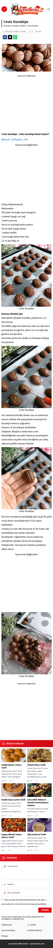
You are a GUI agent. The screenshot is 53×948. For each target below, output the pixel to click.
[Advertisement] (26, 103)
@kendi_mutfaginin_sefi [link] (14, 139)
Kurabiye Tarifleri (18, 26)
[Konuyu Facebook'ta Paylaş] (5, 37)
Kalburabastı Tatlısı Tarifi (11, 766)
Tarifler (23, 32)
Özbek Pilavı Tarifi (36, 765)
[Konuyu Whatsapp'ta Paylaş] (15, 37)
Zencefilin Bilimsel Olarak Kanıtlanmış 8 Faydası (37, 802)
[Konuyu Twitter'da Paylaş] (10, 37)
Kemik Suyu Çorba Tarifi (13, 799)
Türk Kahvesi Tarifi (36, 834)
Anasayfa (7, 26)
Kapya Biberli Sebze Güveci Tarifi (11, 836)
